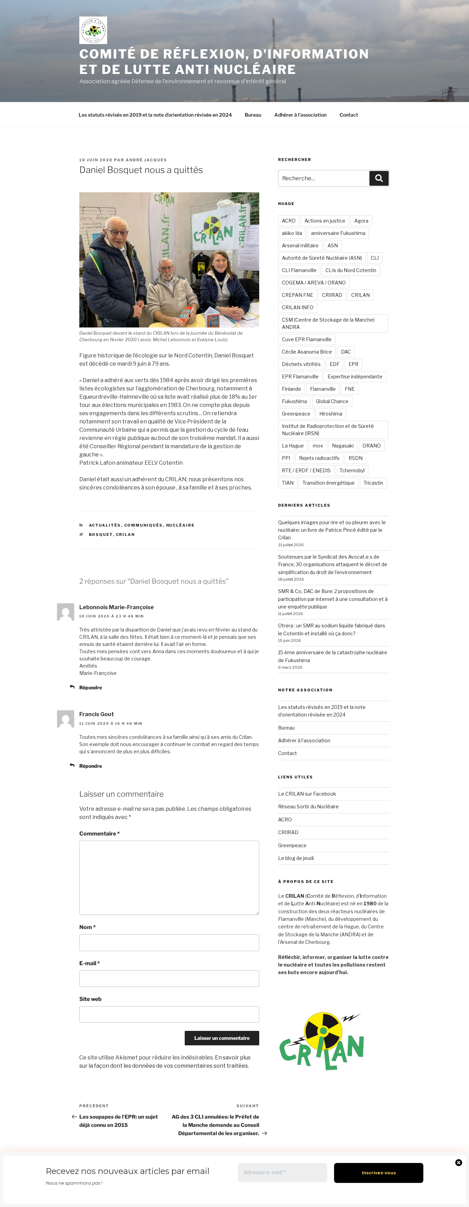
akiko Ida (292, 233)
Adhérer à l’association (300, 115)
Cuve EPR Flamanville (307, 339)
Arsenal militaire (300, 245)
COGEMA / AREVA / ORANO (314, 282)
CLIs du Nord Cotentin (350, 270)
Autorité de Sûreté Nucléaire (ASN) (322, 258)
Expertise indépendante (355, 376)
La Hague (293, 446)
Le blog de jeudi (296, 858)
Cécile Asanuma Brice (307, 352)
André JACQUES (146, 160)
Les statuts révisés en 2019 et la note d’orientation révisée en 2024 (155, 115)
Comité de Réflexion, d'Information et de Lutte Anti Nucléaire (224, 61)
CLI (375, 258)
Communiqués (143, 525)
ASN (333, 245)
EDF (335, 364)
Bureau (253, 115)
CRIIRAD (332, 295)
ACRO (289, 221)
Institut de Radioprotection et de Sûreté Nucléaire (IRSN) (328, 429)
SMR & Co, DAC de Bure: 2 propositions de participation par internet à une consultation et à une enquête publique (333, 599)
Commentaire (99, 833)
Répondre (90, 687)
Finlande (291, 389)
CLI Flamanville (299, 270)
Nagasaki (343, 446)
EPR (353, 364)
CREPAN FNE (297, 295)
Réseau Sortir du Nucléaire (308, 806)
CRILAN (125, 534)
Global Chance (332, 401)
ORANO (372, 446)
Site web (90, 999)
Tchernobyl (352, 470)
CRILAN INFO (297, 307)
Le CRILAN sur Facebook (307, 794)
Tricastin (373, 483)
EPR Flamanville (300, 376)
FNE (350, 389)
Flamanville (323, 389)
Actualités (105, 525)
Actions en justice (325, 221)
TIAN (288, 483)
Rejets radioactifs (319, 458)
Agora (361, 221)
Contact (349, 115)
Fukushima (294, 401)
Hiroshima (330, 414)
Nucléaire (180, 525)
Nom (87, 927)
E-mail (89, 963)
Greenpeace (296, 414)
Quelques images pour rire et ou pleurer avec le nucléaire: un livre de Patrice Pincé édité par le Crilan (332, 530)
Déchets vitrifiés (301, 364)
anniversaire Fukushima (338, 233)
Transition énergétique (328, 483)
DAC (346, 352)
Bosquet (101, 534)
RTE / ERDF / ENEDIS (306, 470)
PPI (286, 458)
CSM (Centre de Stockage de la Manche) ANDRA (328, 323)
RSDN (355, 458)
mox (318, 446)
